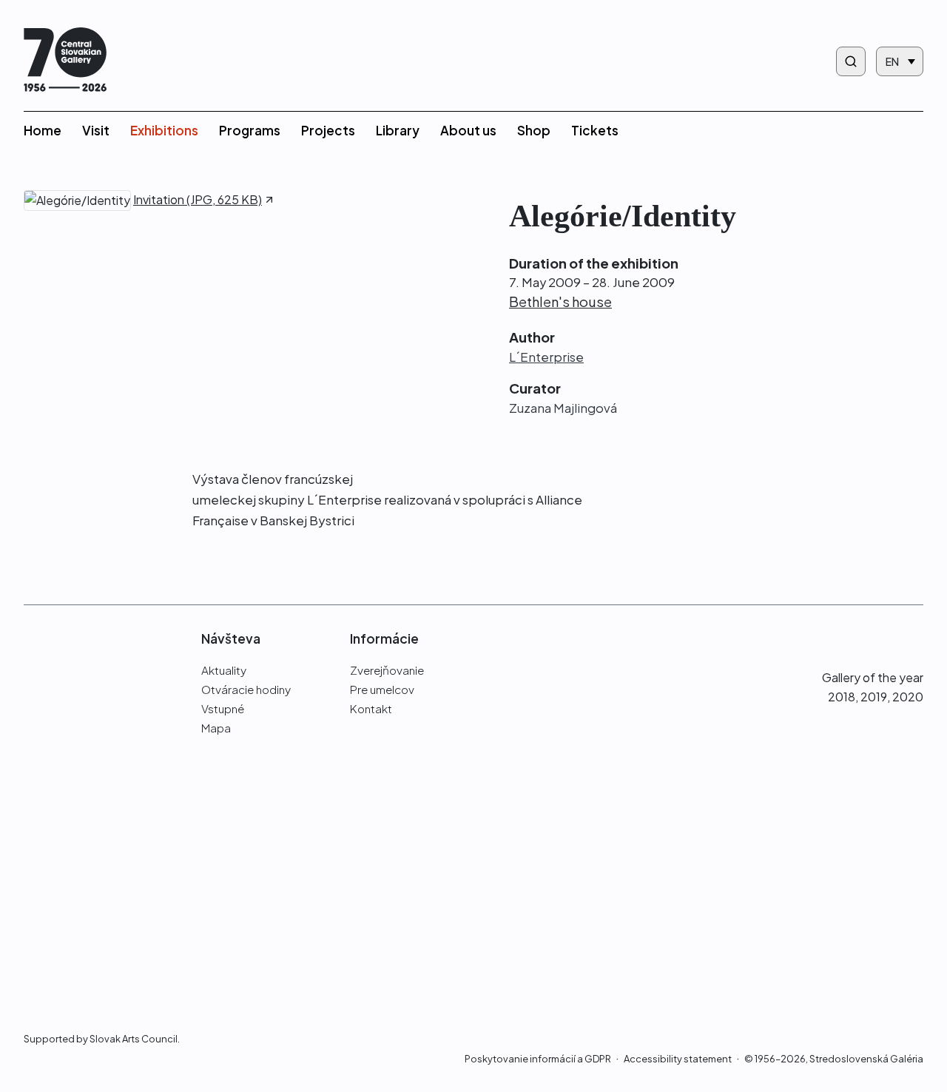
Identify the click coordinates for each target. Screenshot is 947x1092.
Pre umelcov (382, 689)
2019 (873, 696)
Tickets (595, 130)
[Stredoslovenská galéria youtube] (914, 638)
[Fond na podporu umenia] (89, 953)
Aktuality (223, 670)
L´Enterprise (546, 357)
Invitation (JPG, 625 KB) (197, 200)
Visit (95, 130)
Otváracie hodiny (246, 689)
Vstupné (222, 708)
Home (42, 130)
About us (468, 130)
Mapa (216, 728)
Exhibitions (164, 130)
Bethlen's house (560, 301)
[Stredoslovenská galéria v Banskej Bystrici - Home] (65, 61)
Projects (328, 130)
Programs (249, 130)
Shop (533, 130)
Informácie (384, 638)
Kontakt (371, 708)
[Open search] (851, 61)
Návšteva (230, 638)
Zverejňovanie (387, 670)
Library (397, 130)
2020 (907, 696)
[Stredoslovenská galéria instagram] (884, 638)
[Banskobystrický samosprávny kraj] (89, 831)
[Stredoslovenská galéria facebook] (858, 638)
